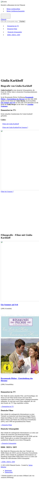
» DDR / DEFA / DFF (8, 462)
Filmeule (3, 19)
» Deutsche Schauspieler (8, 443)
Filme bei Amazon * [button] (7, 191)
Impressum (8, 470)
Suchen (22, 21)
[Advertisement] (19, 57)
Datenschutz (9, 472)
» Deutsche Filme (6, 425)
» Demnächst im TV (7, 406)
